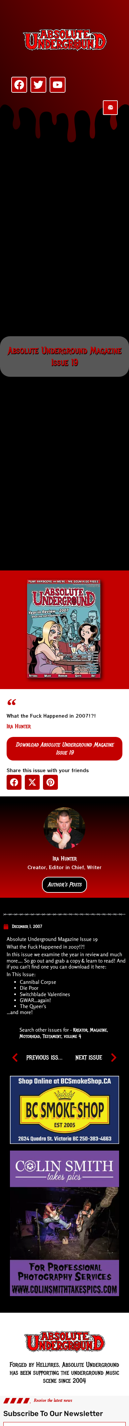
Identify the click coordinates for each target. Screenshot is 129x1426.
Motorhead (30, 1036)
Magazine (98, 1030)
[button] (14, 782)
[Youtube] (57, 85)
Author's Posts (64, 884)
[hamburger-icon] (110, 107)
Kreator (80, 1030)
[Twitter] (38, 85)
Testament (52, 1036)
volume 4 (72, 1036)
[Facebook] (19, 85)
